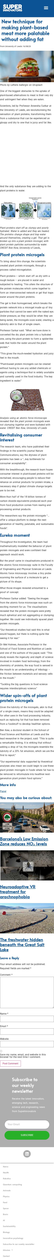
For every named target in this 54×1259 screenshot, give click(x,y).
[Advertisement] (27, 154)
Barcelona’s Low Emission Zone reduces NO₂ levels (24, 841)
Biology (6, 1232)
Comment (6, 975)
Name (4, 1014)
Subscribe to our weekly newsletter (18, 1244)
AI (4, 1220)
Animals (6, 1190)
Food (5, 1202)
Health (6, 1172)
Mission (6, 1250)
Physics (6, 1196)
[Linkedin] (27, 1154)
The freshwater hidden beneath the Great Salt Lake (22, 944)
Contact (6, 1256)
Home (5, 1166)
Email (4, 1026)
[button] (46, 7)
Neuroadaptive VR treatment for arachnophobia (17, 891)
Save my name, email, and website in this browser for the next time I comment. (23, 1055)
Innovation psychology (13, 1238)
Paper (3, 791)
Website (4, 1039)
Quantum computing (12, 1184)
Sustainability (9, 1226)
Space (6, 1208)
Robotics (7, 1178)
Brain (5, 1214)
